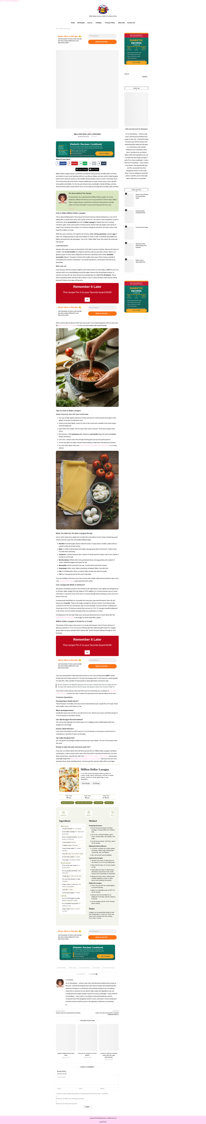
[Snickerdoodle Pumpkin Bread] (129, 216)
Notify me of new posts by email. (66, 1103)
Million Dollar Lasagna (108, 967)
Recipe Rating (61, 1071)
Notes (112, 815)
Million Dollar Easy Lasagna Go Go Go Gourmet (85, 759)
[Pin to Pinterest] (94, 974)
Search (126, 74)
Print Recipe (94, 169)
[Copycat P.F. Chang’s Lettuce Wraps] (87, 1037)
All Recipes (81, 23)
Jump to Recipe (82, 169)
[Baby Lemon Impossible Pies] (129, 265)
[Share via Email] (96, 974)
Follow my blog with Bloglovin (9, 1)
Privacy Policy (110, 23)
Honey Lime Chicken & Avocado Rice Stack (142, 196)
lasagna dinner (96, 967)
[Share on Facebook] (91, 974)
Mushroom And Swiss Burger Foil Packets (141, 245)
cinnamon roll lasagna (66, 581)
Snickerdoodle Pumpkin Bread (140, 211)
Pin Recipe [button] (96, 783)
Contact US (131, 23)
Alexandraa (86, 136)
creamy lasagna (73, 967)
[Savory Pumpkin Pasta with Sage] (66, 1037)
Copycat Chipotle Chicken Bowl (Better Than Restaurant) (108, 1055)
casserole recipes (61, 967)
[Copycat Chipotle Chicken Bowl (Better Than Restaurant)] (109, 1037)
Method (89, 815)
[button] (83, 826)
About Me (121, 23)
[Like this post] (90, 974)
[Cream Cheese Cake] (129, 233)
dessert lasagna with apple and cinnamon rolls (95, 445)
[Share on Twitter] (93, 974)
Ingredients (63, 815)
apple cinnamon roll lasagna (67, 325)
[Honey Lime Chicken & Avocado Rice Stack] (129, 200)
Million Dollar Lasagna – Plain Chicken (96, 756)
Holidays (99, 23)
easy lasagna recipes (84, 967)
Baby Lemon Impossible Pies (140, 261)
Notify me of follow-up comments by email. (70, 1098)
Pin (87, 299)
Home (73, 23)
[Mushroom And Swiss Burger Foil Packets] (129, 249)
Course (89, 23)
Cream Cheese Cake (142, 227)
